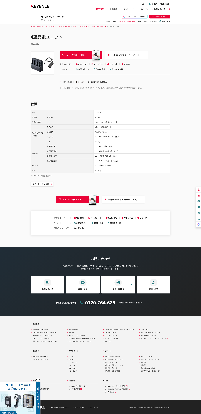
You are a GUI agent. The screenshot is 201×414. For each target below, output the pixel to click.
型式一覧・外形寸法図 (41, 184)
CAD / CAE (83, 64)
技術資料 (80, 217)
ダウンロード (128, 9)
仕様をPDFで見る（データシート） (126, 55)
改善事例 (113, 9)
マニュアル (99, 64)
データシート (96, 217)
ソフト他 (114, 64)
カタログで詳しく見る (75, 55)
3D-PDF (127, 64)
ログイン (144, 4)
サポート (144, 9)
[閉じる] (37, 379)
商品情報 (100, 9)
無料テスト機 (117, 69)
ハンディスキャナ (81, 228)
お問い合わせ (159, 9)
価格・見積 (100, 69)
